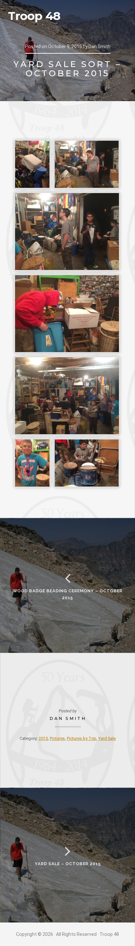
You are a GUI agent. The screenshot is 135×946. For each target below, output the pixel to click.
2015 (43, 738)
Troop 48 (34, 16)
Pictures (57, 738)
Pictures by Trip (81, 738)
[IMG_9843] (87, 164)
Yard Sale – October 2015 (68, 863)
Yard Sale (107, 738)
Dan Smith (67, 718)
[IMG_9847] (32, 463)
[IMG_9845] (67, 313)
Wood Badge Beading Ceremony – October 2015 (68, 594)
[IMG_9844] (67, 231)
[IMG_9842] (32, 164)
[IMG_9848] (87, 463)
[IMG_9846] (67, 395)
